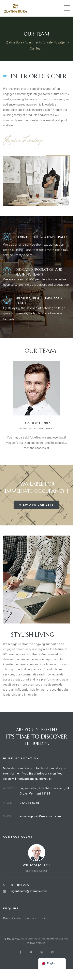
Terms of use (55, 938)
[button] (37, 505)
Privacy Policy (36, 943)
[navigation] (52, 963)
